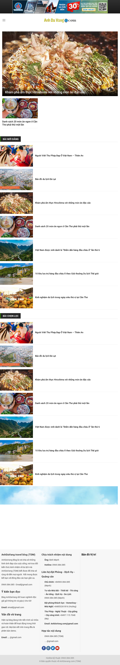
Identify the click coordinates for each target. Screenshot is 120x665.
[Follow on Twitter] (53, 648)
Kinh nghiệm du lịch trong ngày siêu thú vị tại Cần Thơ (61, 297)
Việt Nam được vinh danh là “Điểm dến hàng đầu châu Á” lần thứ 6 (67, 250)
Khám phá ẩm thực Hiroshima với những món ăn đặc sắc (45, 92)
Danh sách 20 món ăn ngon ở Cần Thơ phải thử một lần (19, 123)
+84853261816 (61, 606)
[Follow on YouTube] (57, 648)
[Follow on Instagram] (48, 648)
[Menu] (4, 20)
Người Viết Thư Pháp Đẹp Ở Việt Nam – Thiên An (59, 155)
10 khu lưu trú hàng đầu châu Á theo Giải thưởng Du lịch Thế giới (67, 273)
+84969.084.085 (62, 582)
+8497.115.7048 (67, 615)
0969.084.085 (50, 598)
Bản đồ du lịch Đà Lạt (45, 179)
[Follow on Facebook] (44, 648)
